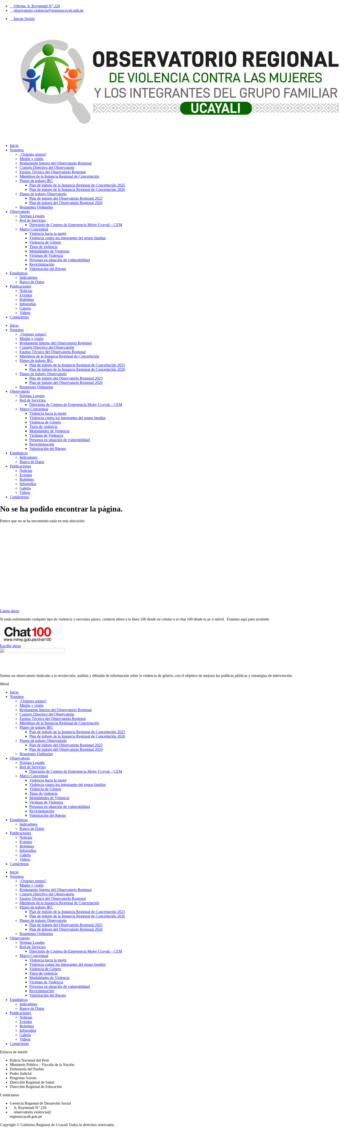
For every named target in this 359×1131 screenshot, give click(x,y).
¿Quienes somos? (33, 154)
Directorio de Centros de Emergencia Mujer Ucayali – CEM (75, 225)
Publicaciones (20, 286)
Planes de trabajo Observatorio (43, 194)
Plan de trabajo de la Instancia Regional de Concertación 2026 (77, 189)
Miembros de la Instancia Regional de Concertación (59, 176)
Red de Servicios (33, 220)
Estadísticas (19, 273)
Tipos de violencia (43, 247)
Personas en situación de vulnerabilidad (59, 260)
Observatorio (20, 211)
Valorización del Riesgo (47, 269)
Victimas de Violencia (46, 255)
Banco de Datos (32, 282)
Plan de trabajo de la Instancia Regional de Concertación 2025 (77, 185)
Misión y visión (31, 159)
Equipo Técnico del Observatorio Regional (53, 172)
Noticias (26, 291)
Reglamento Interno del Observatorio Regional (56, 163)
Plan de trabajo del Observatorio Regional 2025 (66, 198)
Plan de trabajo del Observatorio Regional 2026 (66, 203)
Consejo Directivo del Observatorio (47, 167)
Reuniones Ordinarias (36, 207)
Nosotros (17, 150)
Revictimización (41, 264)
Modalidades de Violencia (49, 251)
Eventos (26, 295)
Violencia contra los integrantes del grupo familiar (67, 238)
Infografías (28, 304)
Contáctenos (19, 317)
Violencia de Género (45, 242)
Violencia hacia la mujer (47, 233)
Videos (25, 313)
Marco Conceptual (34, 229)
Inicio (14, 145)
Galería (25, 308)
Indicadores (28, 277)
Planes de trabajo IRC (36, 181)
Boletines (27, 299)
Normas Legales (32, 216)
